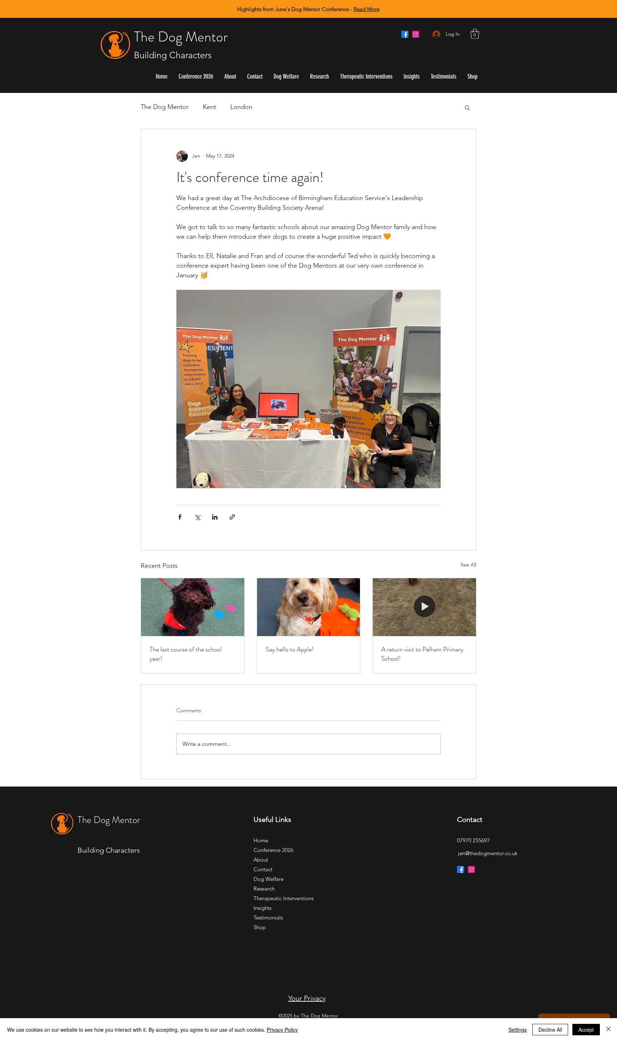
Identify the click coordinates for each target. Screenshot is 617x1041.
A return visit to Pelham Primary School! (422, 654)
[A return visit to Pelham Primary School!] (424, 607)
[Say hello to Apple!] (308, 607)
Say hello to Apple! (289, 649)
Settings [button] (517, 1029)
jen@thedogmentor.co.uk (487, 853)
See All (468, 564)
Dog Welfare (269, 879)
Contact (263, 869)
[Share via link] (232, 517)
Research (264, 888)
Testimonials (268, 917)
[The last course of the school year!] (192, 607)
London (241, 107)
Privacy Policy (282, 1029)
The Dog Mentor (181, 36)
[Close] (608, 1029)
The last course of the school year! (186, 654)
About (261, 859)
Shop (260, 927)
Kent (209, 107)
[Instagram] (415, 34)
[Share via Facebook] (179, 517)
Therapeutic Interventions (279, 898)
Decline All (550, 1029)
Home (261, 840)
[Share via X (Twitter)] (197, 517)
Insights (262, 907)
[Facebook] (404, 34)
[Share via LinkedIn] (214, 517)
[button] (475, 34)
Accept (586, 1029)
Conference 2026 (274, 850)
